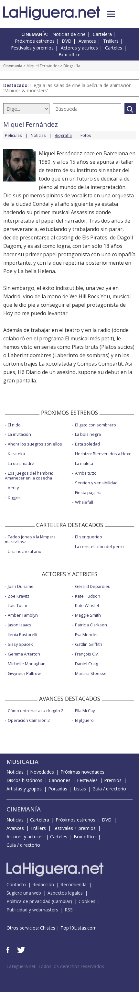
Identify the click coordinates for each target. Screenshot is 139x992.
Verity (13, 487)
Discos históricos (24, 780)
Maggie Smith (88, 615)
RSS (69, 910)
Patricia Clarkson (91, 625)
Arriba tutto (86, 473)
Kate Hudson (87, 596)
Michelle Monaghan (27, 664)
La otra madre (21, 463)
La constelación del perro (99, 546)
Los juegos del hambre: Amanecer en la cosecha (29, 475)
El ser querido (88, 537)
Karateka (16, 454)
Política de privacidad (28, 901)
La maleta (84, 463)
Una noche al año (24, 551)
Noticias (38, 135)
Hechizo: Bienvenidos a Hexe (103, 454)
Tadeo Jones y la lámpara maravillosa (30, 539)
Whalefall (84, 502)
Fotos (85, 135)
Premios (113, 780)
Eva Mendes (87, 634)
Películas (13, 135)
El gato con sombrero (95, 425)
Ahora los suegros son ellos (35, 444)
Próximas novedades (82, 772)
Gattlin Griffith (88, 644)
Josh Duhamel (21, 586)
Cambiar (61, 901)
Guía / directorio (109, 789)
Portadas (57, 789)
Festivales (87, 780)
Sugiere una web (23, 893)
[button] (111, 14)
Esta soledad (87, 444)
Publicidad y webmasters (32, 910)
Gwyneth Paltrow (24, 673)
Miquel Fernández (43, 66)
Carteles (113, 48)
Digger (14, 497)
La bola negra (88, 434)
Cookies (87, 901)
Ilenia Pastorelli (22, 634)
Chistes (47, 928)
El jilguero (84, 720)
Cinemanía (12, 66)
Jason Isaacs (19, 625)
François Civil (87, 654)
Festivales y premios (32, 48)
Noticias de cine (69, 34)
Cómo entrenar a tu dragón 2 (35, 710)
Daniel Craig (86, 664)
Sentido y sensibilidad (96, 483)
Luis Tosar (17, 605)
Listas (80, 789)
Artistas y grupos (24, 789)
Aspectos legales (65, 893)
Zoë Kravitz (18, 596)
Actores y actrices (79, 48)
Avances (87, 41)
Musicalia (22, 762)
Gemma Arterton (24, 654)
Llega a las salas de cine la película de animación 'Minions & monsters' (67, 88)
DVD (66, 41)
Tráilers (111, 41)
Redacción (43, 884)
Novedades (42, 772)
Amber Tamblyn (23, 615)
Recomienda (73, 884)
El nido (14, 425)
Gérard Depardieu (93, 586)
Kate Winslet (87, 605)
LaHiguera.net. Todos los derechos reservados (55, 966)
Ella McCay (85, 710)
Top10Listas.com (78, 928)
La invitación (19, 434)
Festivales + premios (74, 828)
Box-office (69, 54)
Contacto (16, 884)
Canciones (59, 780)
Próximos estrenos (35, 41)
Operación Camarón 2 (29, 720)
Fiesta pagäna (88, 492)
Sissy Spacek (20, 644)
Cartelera (102, 34)
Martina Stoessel (91, 673)
